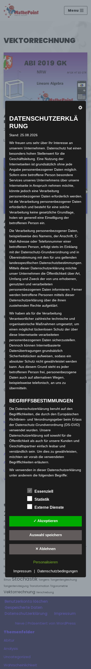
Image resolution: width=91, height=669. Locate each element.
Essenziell (43, 491)
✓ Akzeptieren (45, 521)
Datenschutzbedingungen (57, 571)
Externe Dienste (49, 507)
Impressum (22, 571)
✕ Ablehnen (45, 549)
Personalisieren (45, 562)
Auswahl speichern (45, 535)
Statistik (41, 499)
